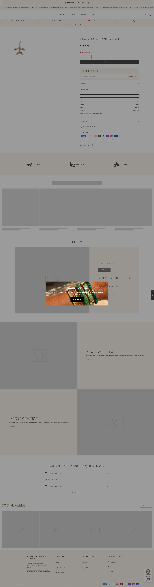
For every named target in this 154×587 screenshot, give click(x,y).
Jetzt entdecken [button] (77, 299)
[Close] (106, 284)
